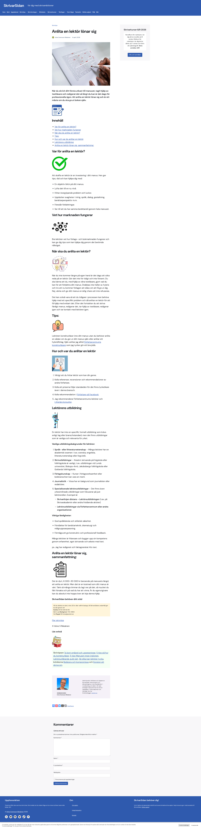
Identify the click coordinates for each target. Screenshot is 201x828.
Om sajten (75, 805)
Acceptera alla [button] (194, 825)
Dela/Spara (70, 706)
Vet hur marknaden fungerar (68, 129)
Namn (56, 758)
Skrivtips (54, 25)
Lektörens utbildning (64, 142)
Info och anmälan (135, 55)
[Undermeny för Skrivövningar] (37, 12)
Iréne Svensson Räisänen (15, 812)
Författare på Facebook (88, 394)
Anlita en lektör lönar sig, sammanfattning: (74, 145)
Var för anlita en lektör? (65, 126)
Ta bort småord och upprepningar (79, 652)
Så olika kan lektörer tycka (91, 659)
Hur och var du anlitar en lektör (69, 139)
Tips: (57, 136)
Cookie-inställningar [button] (184, 825)
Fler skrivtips (58, 620)
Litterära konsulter (63, 402)
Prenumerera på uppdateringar (65, 779)
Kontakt (74, 815)
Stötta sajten (145, 807)
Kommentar (58, 738)
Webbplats (57, 772)
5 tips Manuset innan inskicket (84, 655)
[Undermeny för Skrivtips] (26, 12)
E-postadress (58, 765)
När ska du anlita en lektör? (67, 133)
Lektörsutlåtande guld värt (65, 659)
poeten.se (94, 693)
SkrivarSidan (14, 5)
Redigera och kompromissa (76, 662)
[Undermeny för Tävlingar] (65, 12)
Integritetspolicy (76, 810)
